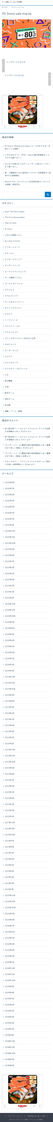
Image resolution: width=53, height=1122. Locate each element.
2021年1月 (9, 889)
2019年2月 (9, 1029)
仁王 (7, 375)
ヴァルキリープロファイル (16, 369)
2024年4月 (10, 652)
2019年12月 (10, 968)
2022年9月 (9, 768)
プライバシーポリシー (15, 1116)
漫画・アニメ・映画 (13, 411)
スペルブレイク (11, 296)
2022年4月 (9, 798)
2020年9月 (10, 914)
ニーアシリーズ (11, 320)
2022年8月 (9, 774)
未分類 (7, 405)
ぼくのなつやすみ (12, 241)
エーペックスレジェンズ (15, 271)
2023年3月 (9, 731)
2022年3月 (9, 804)
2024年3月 (9, 658)
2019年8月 (9, 993)
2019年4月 (9, 1017)
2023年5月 (9, 719)
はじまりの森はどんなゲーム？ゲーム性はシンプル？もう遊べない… (27, 165)
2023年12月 (10, 677)
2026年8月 (10, 482)
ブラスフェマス (11, 332)
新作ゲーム (9, 393)
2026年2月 (9, 519)
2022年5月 (9, 792)
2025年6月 (9, 567)
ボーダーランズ (11, 350)
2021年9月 (9, 841)
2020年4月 (10, 944)
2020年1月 (9, 962)
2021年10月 (10, 835)
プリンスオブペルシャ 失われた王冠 (20, 338)
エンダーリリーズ (12, 265)
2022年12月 (10, 750)
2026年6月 (10, 495)
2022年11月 (10, 756)
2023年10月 (10, 689)
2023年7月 (9, 707)
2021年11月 (10, 829)
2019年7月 (9, 999)
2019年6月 (9, 1005)
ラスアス (8, 356)
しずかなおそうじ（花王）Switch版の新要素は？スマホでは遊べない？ (27, 156)
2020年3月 (10, 950)
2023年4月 (9, 725)
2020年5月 (10, 938)
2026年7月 (9, 488)
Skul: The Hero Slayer (15, 212)
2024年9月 (10, 622)
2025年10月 (10, 543)
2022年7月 (9, 780)
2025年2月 (9, 592)
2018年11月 (10, 1047)
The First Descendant (15, 217)
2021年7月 (9, 853)
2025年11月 (10, 537)
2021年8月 (9, 847)
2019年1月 (9, 1035)
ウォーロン (9, 253)
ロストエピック (11, 363)
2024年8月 (10, 628)
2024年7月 (9, 634)
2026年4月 (10, 507)
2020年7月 (9, 926)
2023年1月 (9, 744)
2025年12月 (10, 531)
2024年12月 (10, 604)
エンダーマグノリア (13, 259)
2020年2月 (10, 956)
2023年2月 (9, 737)
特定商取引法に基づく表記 (36, 1116)
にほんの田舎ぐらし (13, 235)
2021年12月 (10, 822)
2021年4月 (9, 871)
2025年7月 (9, 561)
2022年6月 (9, 786)
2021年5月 (9, 865)
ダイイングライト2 (13, 308)
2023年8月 (9, 701)
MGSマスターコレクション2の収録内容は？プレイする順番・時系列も (27, 183)
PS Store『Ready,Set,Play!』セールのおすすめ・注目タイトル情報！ (27, 147)
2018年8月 (9, 1065)
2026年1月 (9, 525)
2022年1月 (9, 816)
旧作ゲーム (9, 399)
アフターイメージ (12, 247)
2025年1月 (9, 598)
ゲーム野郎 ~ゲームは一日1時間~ (12, 2)
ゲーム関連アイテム (13, 278)
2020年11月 (10, 901)
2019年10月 (10, 980)
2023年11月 (10, 683)
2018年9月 (9, 1059)
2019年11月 (10, 974)
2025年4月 (9, 580)
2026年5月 (9, 501)
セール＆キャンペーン (14, 302)
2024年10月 (10, 616)
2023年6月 (9, 713)
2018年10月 (10, 1053)
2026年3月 (9, 513)
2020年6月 (10, 932)
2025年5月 (9, 573)
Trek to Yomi (10, 223)
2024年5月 (9, 646)
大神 (7, 387)
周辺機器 (8, 381)
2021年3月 (9, 877)
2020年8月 (10, 920)
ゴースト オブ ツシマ (14, 284)
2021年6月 (9, 859)
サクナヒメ (9, 290)
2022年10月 (10, 762)
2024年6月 (10, 640)
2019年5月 (9, 1011)
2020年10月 (10, 907)
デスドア (8, 314)
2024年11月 (10, 610)
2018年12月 (10, 1041)
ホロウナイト (10, 344)
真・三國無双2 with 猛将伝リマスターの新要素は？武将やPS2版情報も (28, 174)
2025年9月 (9, 549)
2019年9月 (9, 986)
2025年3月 (9, 586)
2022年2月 (9, 810)
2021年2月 (9, 883)
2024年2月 (9, 665)
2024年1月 (9, 671)
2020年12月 (10, 895)
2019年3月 (9, 1023)
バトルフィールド (12, 326)
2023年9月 (9, 695)
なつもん (8, 229)
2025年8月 (9, 555)
